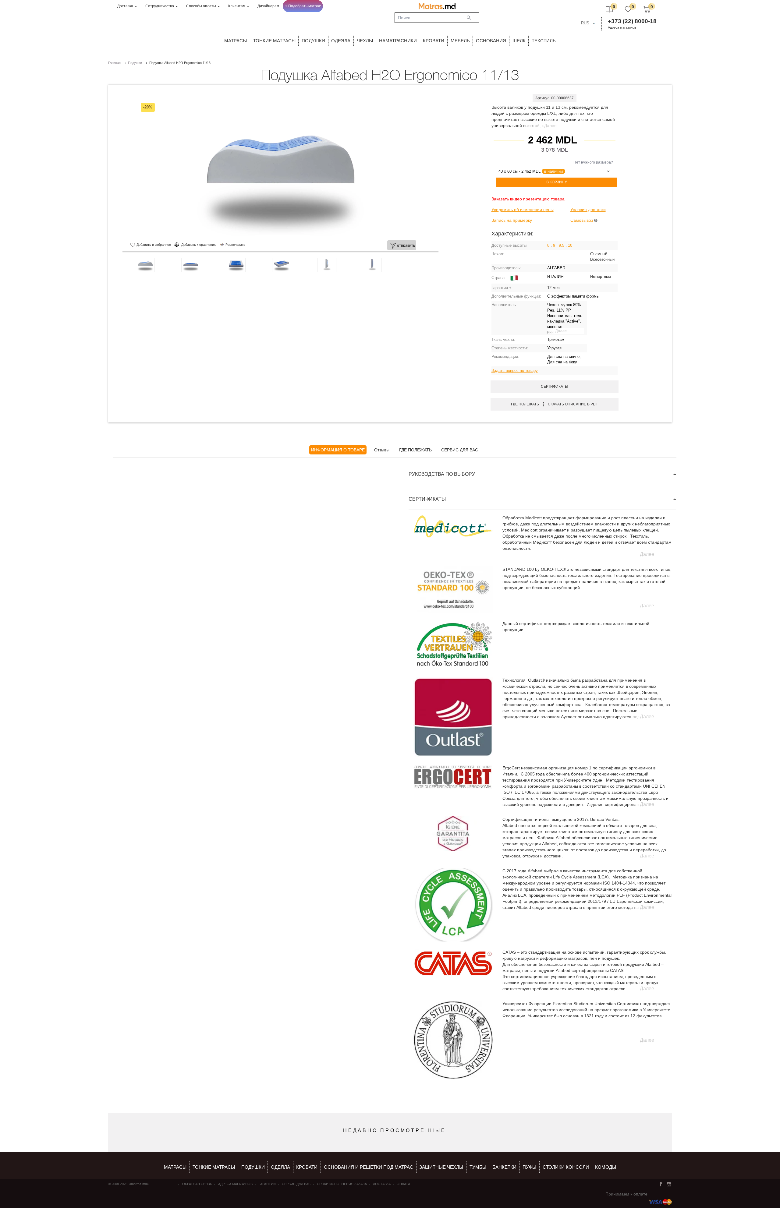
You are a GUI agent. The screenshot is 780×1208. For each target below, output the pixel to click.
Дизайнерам (268, 6)
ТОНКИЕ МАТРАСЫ (274, 40)
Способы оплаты (201, 6)
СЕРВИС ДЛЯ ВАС (459, 449)
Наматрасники (398, 40)
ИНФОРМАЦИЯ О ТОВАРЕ (338, 449)
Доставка (125, 6)
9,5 (561, 245)
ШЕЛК (519, 40)
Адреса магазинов (622, 27)
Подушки (313, 40)
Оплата (403, 1184)
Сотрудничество (160, 6)
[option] (280, 169)
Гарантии (267, 1184)
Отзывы (381, 449)
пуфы (529, 1167)
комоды (605, 1167)
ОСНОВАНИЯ (491, 40)
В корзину (556, 182)
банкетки (504, 1167)
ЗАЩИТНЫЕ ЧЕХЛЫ (441, 1167)
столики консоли (566, 1167)
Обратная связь (197, 1184)
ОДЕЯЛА (340, 40)
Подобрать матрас (304, 6)
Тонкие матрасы (214, 1167)
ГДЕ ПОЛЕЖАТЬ (415, 449)
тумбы (478, 1167)
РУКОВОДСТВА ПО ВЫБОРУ (442, 474)
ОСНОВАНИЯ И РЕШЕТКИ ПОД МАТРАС (368, 1167)
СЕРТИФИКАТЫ (427, 499)
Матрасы (235, 40)
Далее (550, 125)
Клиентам (237, 6)
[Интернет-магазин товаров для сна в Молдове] (437, 6)
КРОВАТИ (433, 40)
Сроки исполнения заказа (342, 1184)
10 (570, 245)
